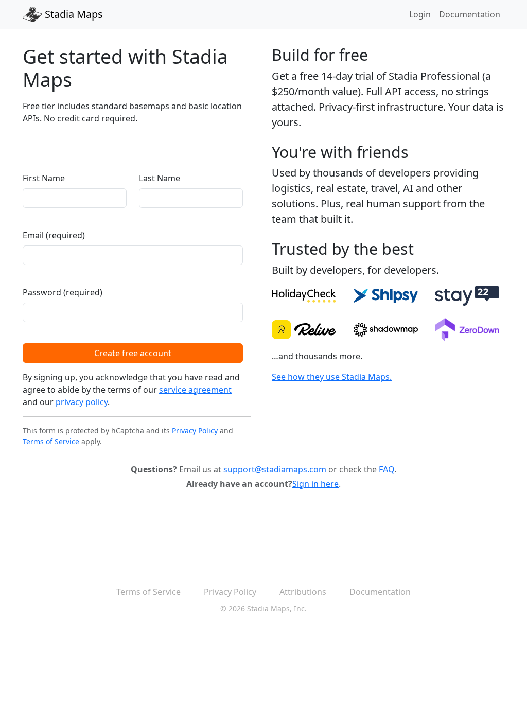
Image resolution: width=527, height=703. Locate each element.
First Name (44, 178)
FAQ (386, 469)
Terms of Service (51, 441)
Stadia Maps (72, 14)
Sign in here (315, 483)
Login (420, 14)
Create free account (132, 353)
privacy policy (82, 402)
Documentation (469, 14)
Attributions (302, 591)
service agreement (195, 389)
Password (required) (62, 292)
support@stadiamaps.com (274, 469)
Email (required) (54, 235)
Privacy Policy (195, 430)
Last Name (159, 178)
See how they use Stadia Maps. (332, 376)
